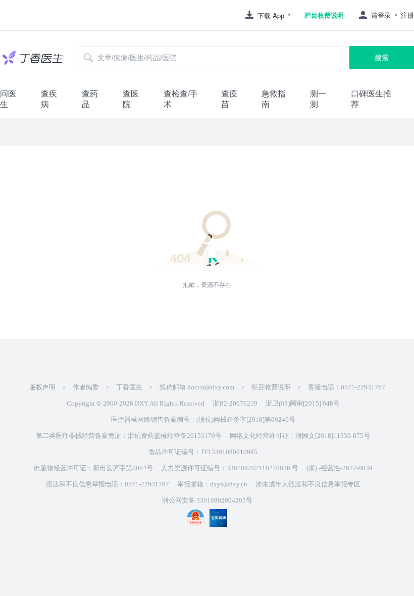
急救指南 (274, 98)
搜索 (382, 58)
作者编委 (86, 387)
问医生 (8, 98)
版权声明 (42, 387)
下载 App (270, 15)
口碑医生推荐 (371, 98)
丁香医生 (129, 387)
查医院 (131, 98)
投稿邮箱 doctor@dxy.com (197, 387)
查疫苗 (229, 98)
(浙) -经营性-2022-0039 (339, 468)
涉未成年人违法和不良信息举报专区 (307, 484)
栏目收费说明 (324, 15)
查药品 (90, 98)
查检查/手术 (181, 98)
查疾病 (49, 98)
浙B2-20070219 (235, 403)
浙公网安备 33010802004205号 (207, 500)
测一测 (318, 98)
